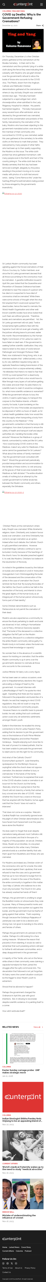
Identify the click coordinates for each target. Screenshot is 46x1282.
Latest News (14, 1247)
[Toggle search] (3, 4)
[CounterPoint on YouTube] (16, 1263)
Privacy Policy (30, 1268)
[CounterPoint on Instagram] (7, 1263)
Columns (19, 1251)
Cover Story (26, 1247)
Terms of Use (7, 1268)
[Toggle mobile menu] (41, 4)
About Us (18, 1268)
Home (4, 1247)
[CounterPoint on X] (12, 1263)
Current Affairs (8, 1251)
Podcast (28, 1251)
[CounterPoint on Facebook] (3, 1263)
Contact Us (6, 1272)
